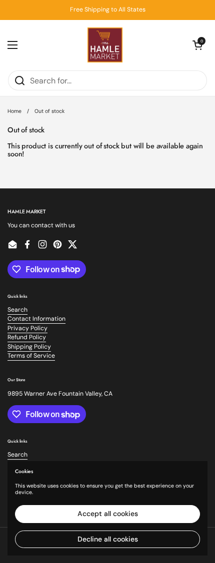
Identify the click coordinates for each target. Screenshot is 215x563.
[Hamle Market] (105, 45)
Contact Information (37, 319)
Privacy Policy (28, 328)
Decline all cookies (108, 539)
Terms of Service (31, 356)
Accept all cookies (108, 513)
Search (18, 310)
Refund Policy (27, 337)
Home (15, 111)
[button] (198, 45)
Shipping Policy (29, 347)
